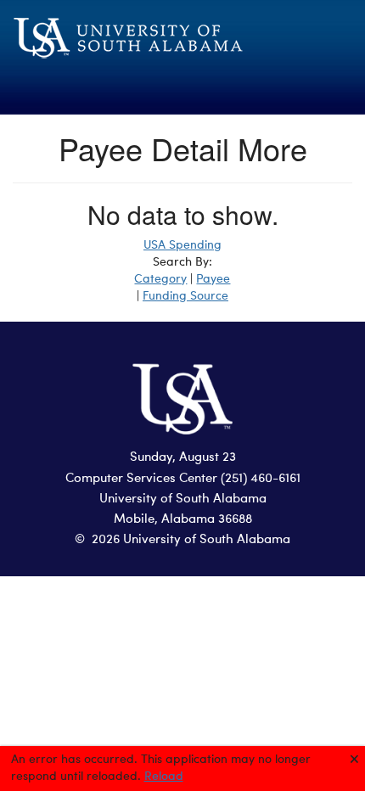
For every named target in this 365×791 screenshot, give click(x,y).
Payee (213, 279)
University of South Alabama (183, 499)
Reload (163, 777)
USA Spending (182, 245)
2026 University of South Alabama (191, 540)
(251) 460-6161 (260, 479)
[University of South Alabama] (182, 48)
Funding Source (185, 296)
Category (160, 279)
